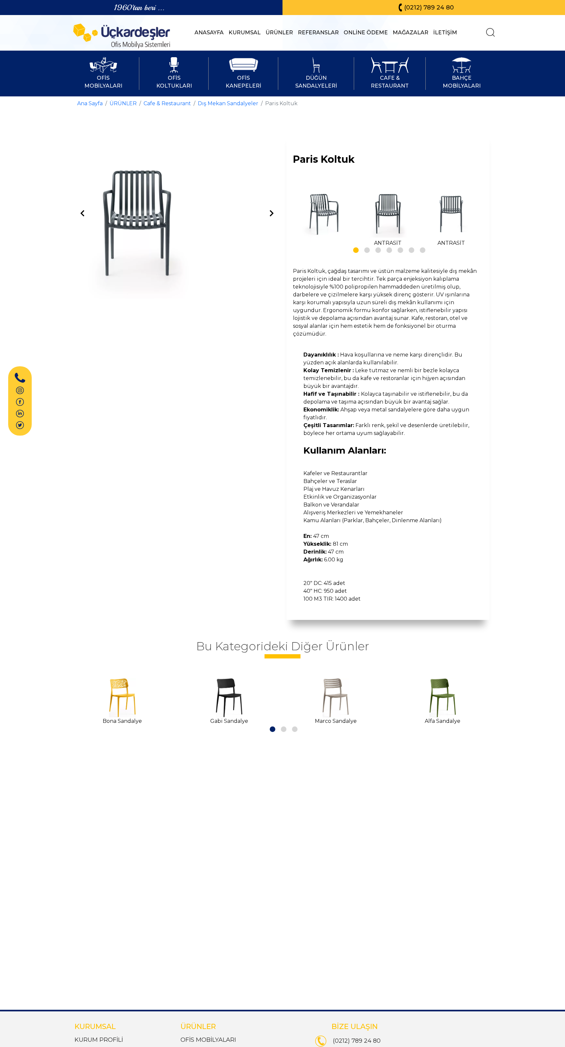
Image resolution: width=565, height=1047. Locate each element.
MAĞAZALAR (410, 32)
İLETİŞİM (445, 32)
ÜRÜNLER (279, 32)
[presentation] (82, 213)
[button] (355, 249)
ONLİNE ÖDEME (366, 32)
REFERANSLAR (318, 32)
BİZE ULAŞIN (355, 1026)
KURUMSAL (245, 32)
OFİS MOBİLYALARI (208, 1039)
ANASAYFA (209, 32)
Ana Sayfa (90, 103)
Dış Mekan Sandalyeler (228, 103)
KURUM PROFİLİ (99, 1039)
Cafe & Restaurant (167, 103)
